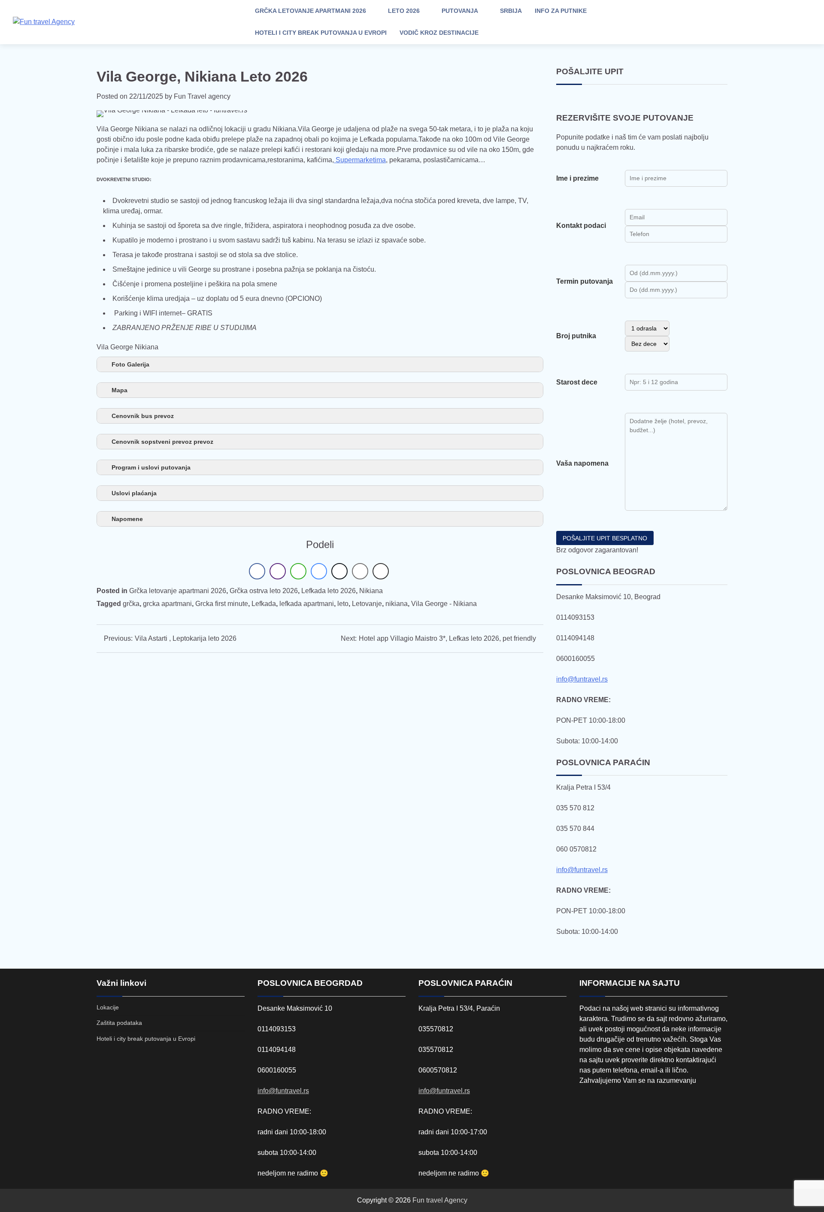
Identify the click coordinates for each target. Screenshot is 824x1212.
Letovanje (367, 603)
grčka (131, 603)
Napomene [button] (127, 518)
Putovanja (460, 10)
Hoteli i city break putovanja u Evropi (321, 32)
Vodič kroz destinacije (439, 32)
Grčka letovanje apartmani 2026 (310, 10)
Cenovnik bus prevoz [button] (143, 415)
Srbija (511, 10)
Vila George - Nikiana (444, 603)
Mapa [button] (119, 390)
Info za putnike (561, 10)
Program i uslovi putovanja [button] (151, 467)
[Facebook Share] (257, 571)
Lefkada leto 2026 (328, 590)
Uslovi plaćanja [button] (134, 493)
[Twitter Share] (339, 571)
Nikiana (371, 590)
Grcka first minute (221, 603)
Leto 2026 (404, 10)
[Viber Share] (278, 571)
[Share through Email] (360, 571)
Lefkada (263, 603)
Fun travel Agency (439, 1200)
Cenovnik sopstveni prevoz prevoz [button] (162, 441)
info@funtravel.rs (582, 679)
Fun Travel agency (202, 96)
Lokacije (108, 1007)
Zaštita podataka (119, 1022)
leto (342, 603)
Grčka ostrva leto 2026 (264, 590)
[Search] (740, 21)
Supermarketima (360, 160)
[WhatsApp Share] (298, 571)
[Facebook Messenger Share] (319, 571)
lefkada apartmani (306, 603)
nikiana (396, 603)
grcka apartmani (167, 603)
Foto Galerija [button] (130, 364)
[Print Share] (381, 571)
